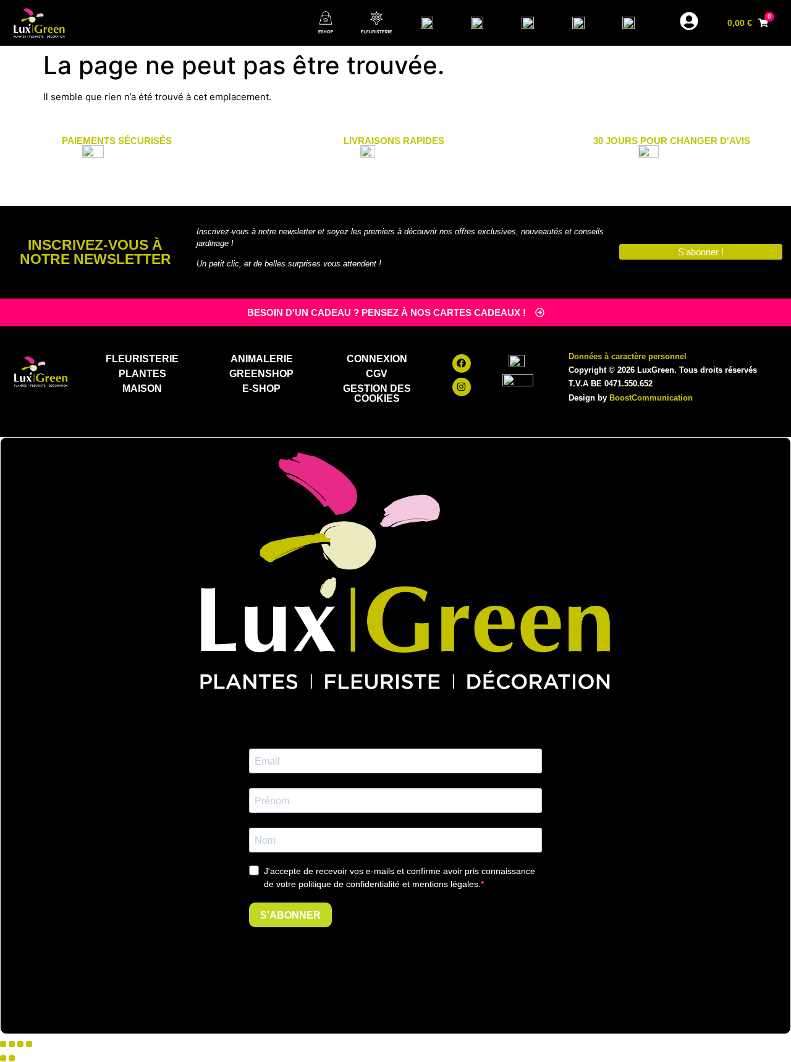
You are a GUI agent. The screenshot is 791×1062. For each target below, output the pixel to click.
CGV (376, 373)
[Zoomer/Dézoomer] (3, 1044)
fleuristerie (142, 359)
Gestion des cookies (377, 393)
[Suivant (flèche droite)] (12, 1058)
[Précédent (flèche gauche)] (3, 1058)
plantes (142, 373)
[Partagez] (20, 1044)
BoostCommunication (651, 397)
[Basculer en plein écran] (12, 1044)
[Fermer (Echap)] (29, 1044)
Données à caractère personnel (628, 356)
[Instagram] (461, 387)
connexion (377, 359)
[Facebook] (461, 363)
